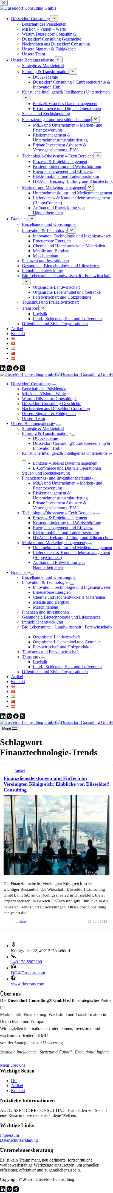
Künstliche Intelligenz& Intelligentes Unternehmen (66, 453)
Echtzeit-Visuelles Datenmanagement (65, 463)
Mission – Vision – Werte (44, 393)
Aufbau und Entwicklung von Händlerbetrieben (59, 565)
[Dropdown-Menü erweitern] (54, 385)
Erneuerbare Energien (52, 592)
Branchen (19, 572)
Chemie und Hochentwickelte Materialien (69, 597)
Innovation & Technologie (44, 582)
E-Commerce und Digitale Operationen (67, 468)
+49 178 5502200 (26, 961)
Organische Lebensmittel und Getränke (67, 642)
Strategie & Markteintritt (43, 428)
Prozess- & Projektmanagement (60, 517)
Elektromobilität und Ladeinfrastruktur (66, 532)
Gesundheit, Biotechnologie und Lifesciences (61, 617)
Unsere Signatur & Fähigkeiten (49, 413)
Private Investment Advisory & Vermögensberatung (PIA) (59, 505)
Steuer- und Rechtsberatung (46, 473)
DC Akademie (45, 438)
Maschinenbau (45, 607)
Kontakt (18, 681)
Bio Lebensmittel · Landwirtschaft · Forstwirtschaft (66, 627)
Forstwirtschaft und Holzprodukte (62, 646)
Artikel (17, 676)
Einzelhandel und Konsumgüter (49, 577)
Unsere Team (33, 418)
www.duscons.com (27, 983)
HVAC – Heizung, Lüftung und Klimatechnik (73, 537)
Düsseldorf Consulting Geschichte (51, 403)
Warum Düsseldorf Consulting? (49, 398)
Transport (30, 656)
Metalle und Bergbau (51, 602)
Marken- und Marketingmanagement (53, 542)
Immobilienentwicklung (42, 622)
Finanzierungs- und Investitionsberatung (56, 478)
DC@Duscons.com (28, 972)
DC (14, 1080)
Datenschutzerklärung (19, 1140)
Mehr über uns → (15, 1065)
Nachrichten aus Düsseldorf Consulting (56, 408)
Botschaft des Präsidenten (44, 388)
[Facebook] (16, 717)
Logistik (40, 661)
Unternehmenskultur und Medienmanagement (72, 547)
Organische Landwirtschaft (56, 637)
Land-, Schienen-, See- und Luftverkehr (67, 666)
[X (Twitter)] (22, 717)
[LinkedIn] (3, 717)
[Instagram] (10, 717)
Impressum (9, 1135)
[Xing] (16, 1190)
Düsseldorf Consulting (30, 383)
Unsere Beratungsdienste (32, 423)
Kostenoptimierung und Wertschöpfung (67, 522)
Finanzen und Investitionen (45, 612)
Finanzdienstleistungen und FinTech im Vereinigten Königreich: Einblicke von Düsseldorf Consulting (56, 784)
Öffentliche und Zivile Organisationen (55, 671)
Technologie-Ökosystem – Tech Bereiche (58, 512)
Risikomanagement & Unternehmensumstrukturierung (60, 495)
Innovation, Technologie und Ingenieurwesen (72, 587)
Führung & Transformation (45, 433)
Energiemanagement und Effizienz (63, 527)
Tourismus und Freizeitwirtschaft (50, 651)
